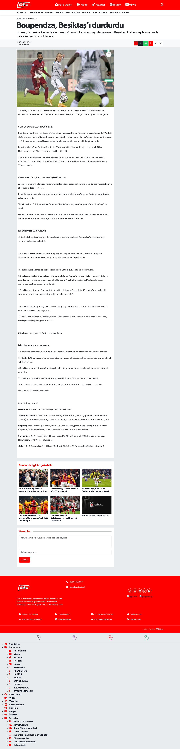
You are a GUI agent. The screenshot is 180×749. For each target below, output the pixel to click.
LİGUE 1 (86, 12)
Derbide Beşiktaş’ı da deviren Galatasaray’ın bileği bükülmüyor (33, 517)
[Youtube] (140, 590)
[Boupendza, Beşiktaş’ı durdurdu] (65, 78)
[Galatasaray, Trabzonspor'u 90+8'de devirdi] (65, 478)
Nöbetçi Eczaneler (30, 614)
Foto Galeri (65, 4)
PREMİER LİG (36, 12)
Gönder (24, 560)
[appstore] (132, 596)
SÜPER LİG (22, 12)
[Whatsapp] (144, 590)
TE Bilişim (159, 629)
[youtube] (110, 637)
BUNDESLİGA (73, 12)
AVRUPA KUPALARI (119, 12)
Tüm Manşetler (64, 619)
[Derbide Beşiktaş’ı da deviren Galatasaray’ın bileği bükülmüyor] (33, 505)
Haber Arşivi (136, 619)
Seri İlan (13, 708)
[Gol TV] (23, 5)
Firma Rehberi (16, 705)
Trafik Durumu (136, 614)
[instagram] (74, 637)
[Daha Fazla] (151, 43)
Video (84, 4)
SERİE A (60, 12)
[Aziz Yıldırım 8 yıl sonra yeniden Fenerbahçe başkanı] (33, 478)
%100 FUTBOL (99, 12)
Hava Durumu (64, 614)
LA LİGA (49, 12)
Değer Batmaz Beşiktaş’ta (95, 515)
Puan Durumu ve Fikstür (32, 619)
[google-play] (146, 596)
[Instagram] (135, 590)
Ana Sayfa (14, 644)
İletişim (116, 4)
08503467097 (76, 582)
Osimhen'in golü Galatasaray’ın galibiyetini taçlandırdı (63, 517)
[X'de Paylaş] (140, 43)
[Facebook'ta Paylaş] (136, 43)
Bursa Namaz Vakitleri (104, 614)
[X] (130, 590)
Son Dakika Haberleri (103, 619)
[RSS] (149, 590)
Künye (132, 4)
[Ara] (162, 5)
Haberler (21, 19)
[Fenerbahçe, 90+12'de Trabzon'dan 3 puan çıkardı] (96, 478)
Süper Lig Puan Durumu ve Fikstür (30, 735)
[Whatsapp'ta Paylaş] (145, 43)
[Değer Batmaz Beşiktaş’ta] (96, 505)
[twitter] (38, 637)
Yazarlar (100, 4)
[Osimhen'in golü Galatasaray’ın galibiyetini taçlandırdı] (65, 505)
